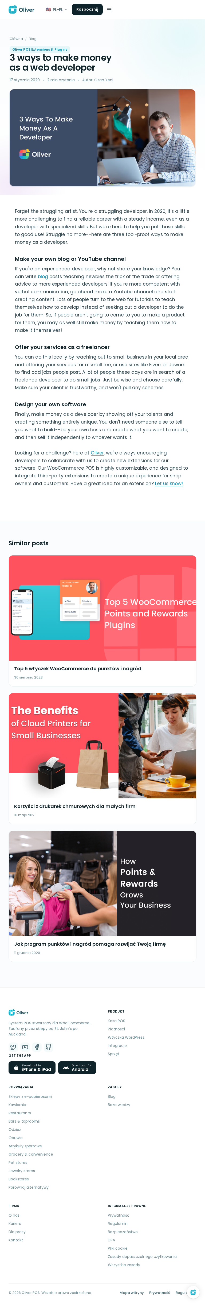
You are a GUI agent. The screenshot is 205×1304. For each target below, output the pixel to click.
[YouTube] (25, 1047)
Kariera (15, 1223)
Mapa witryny (132, 1292)
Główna (16, 38)
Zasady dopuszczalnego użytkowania (142, 1256)
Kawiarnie (17, 1104)
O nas (14, 1215)
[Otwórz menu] (109, 9)
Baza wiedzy (119, 1104)
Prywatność (118, 1215)
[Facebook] (37, 1047)
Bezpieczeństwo (123, 1231)
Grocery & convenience (31, 1154)
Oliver (97, 453)
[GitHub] (48, 1047)
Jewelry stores (22, 1170)
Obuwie (16, 1137)
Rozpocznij (87, 9)
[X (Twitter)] (13, 1047)
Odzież (15, 1129)
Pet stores (18, 1162)
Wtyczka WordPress (126, 1037)
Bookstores (19, 1179)
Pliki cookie (118, 1248)
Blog (33, 38)
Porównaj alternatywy (29, 1187)
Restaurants (20, 1113)
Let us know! (169, 483)
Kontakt (16, 1240)
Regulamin (118, 1223)
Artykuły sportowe (25, 1146)
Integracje (117, 1045)
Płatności (116, 1029)
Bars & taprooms (24, 1121)
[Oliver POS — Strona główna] (21, 9)
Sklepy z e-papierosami (30, 1096)
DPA (111, 1240)
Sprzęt (114, 1054)
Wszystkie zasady (124, 1265)
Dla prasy (17, 1231)
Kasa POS (116, 1020)
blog (43, 276)
